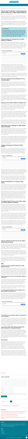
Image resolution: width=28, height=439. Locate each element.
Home (2, 8)
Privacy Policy (3, 433)
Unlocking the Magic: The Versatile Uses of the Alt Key (9, 415)
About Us (2, 430)
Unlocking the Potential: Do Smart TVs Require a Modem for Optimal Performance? (14, 411)
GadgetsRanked (13, 437)
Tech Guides (4, 8)
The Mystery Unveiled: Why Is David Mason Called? (9, 414)
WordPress (20, 437)
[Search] (11, 401)
